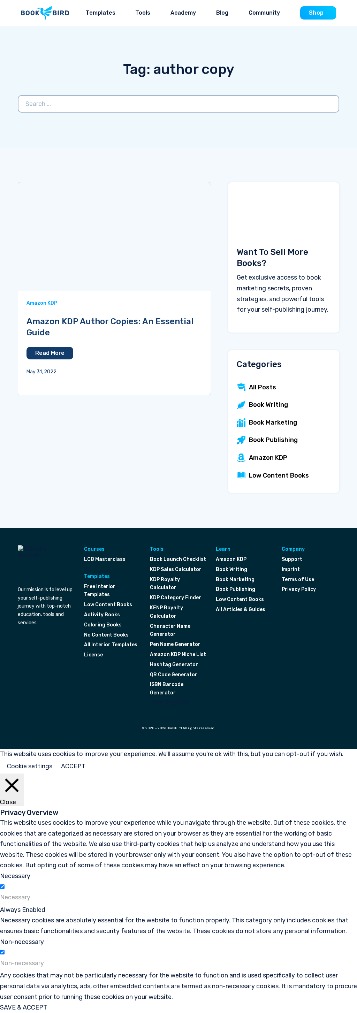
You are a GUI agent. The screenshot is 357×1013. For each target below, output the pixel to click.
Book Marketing (235, 579)
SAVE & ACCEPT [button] (23, 1007)
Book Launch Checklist (178, 559)
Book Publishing (235, 589)
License (93, 655)
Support (292, 559)
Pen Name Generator (175, 644)
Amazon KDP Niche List (178, 654)
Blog (222, 12)
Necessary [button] (15, 876)
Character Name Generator (170, 630)
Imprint (291, 569)
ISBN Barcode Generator (166, 688)
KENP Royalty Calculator (166, 612)
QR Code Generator (173, 675)
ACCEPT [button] (73, 766)
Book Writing (231, 569)
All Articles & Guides (240, 609)
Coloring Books (103, 625)
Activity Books (102, 615)
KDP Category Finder (175, 598)
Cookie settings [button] (29, 766)
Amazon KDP (41, 303)
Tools (142, 12)
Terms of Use (298, 579)
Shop (316, 12)
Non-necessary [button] (22, 942)
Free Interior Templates (99, 591)
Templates (100, 12)
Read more (49, 353)
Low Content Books (108, 605)
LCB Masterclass (105, 559)
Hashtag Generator (174, 665)
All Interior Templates (110, 645)
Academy (183, 12)
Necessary (15, 897)
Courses (94, 549)
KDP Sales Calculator (176, 569)
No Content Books (106, 635)
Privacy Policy (299, 589)
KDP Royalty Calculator (165, 584)
